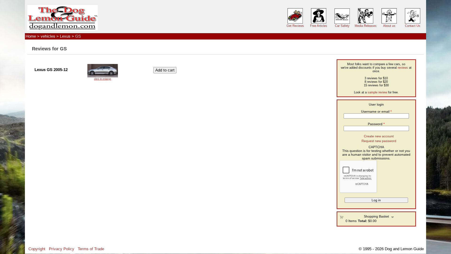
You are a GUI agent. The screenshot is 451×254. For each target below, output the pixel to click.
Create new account (379, 136)
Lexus (65, 36)
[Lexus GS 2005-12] (102, 72)
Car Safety (342, 26)
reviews (403, 67)
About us (389, 26)
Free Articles (318, 26)
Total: (362, 221)
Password (376, 124)
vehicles (48, 36)
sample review (377, 92)
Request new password (379, 141)
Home (31, 36)
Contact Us (412, 26)
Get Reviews (295, 26)
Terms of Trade (91, 248)
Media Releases (366, 26)
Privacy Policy (61, 248)
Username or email (376, 111)
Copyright (36, 248)
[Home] (62, 18)
